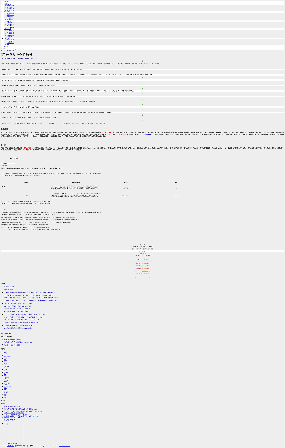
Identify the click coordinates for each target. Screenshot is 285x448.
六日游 (5, 364)
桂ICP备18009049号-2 (64, 446)
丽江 (5, 395)
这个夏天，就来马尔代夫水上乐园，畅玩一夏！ (16, 414)
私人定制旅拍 (10, 33)
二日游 (35, 58)
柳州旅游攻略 (10, 18)
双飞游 (5, 352)
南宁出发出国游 (11, 10)
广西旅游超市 (10, 446)
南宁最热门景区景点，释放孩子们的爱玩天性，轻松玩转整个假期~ (21, 416)
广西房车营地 (10, 25)
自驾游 (5, 381)
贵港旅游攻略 (10, 15)
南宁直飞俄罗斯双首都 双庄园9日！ (13, 341)
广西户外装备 (10, 27)
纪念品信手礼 (10, 44)
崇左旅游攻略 (10, 19)
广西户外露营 (10, 24)
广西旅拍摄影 (7, 29)
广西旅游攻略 (7, 11)
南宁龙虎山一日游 (8, 420)
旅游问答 (6, 46)
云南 (5, 375)
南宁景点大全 (10, 5)
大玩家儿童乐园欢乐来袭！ (11, 419)
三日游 (5, 363)
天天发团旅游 (7, 50)
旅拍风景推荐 (10, 30)
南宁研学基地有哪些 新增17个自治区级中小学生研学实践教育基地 (21, 409)
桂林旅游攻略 (10, 16)
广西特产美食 (7, 38)
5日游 (5, 360)
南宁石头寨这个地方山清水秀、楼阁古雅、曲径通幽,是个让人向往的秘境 (23, 411)
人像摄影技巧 (10, 35)
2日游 (5, 388)
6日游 (5, 358)
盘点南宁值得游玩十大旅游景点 (12, 406)
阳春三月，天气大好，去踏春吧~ (12, 345)
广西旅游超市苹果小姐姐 (7, 58)
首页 (2, 50)
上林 (5, 389)
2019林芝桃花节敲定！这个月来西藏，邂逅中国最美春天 (18, 342)
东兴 (5, 397)
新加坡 (5, 394)
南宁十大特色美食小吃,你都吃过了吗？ (14, 413)
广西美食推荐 (10, 41)
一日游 (5, 353)
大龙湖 (5, 385)
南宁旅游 (6, 392)
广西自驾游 (7, 377)
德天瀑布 (24, 58)
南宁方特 (6, 391)
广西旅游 (6, 380)
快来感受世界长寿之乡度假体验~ (12, 417)
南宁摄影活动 (10, 32)
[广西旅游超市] (5, 1)
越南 (5, 374)
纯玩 (5, 361)
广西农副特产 (10, 43)
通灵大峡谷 (30, 58)
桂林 (5, 378)
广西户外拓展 (10, 22)
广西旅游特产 (10, 40)
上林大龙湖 (7, 366)
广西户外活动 (7, 21)
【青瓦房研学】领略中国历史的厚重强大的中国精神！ (18, 408)
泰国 (5, 370)
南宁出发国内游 (11, 8)
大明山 (5, 369)
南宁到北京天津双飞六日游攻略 (12, 344)
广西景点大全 (7, 4)
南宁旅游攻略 (10, 13)
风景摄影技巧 (10, 36)
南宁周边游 (9, 7)
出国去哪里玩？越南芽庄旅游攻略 (12, 339)
